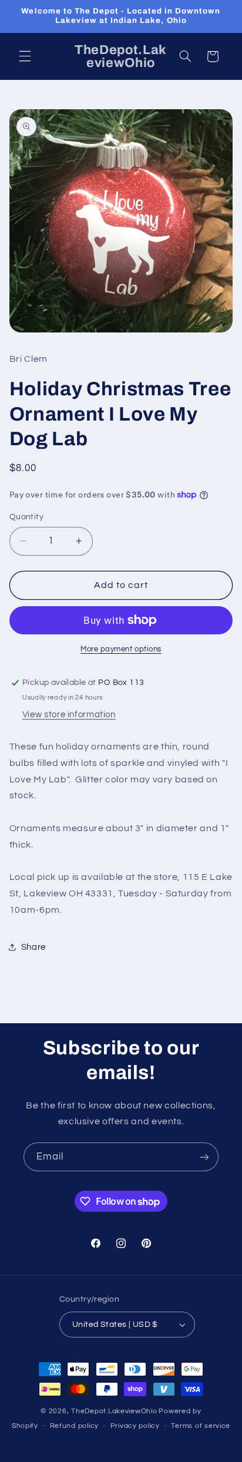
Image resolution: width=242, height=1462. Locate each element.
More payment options (121, 649)
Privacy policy (135, 1426)
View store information (69, 714)
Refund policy (74, 1426)
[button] (24, 56)
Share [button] (33, 947)
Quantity (26, 517)
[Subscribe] (204, 1156)
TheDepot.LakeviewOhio (114, 1411)
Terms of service (200, 1426)
